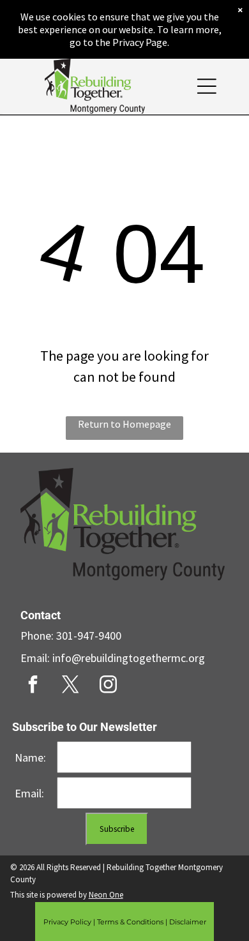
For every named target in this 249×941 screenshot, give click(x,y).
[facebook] (33, 686)
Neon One (106, 894)
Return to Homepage (124, 424)
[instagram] (108, 686)
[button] (207, 86)
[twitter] (71, 686)
